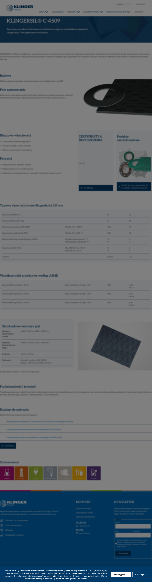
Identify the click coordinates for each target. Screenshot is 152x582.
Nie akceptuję (140, 574)
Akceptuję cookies (121, 574)
